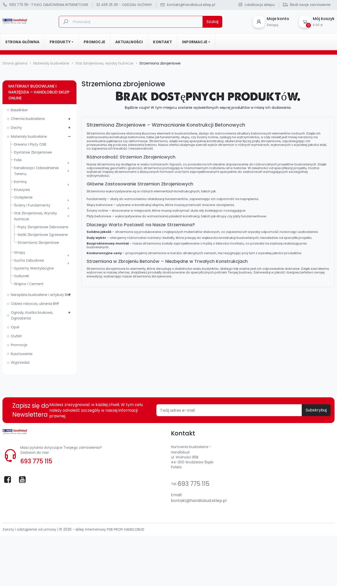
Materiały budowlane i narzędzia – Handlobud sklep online (38, 92)
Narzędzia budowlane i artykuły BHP (41, 294)
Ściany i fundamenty (32, 205)
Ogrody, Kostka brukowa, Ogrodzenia (32, 315)
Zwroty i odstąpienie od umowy (29, 529)
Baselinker (19, 110)
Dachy (16, 127)
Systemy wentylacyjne (34, 268)
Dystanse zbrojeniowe (33, 152)
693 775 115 (36, 461)
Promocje (19, 344)
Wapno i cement (29, 283)
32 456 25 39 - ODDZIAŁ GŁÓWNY (124, 4)
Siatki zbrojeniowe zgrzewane (43, 234)
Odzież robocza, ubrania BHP (35, 303)
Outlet (16, 336)
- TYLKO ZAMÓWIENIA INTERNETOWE (48, 4)
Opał (15, 327)
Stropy (19, 252)
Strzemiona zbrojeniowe (38, 242)
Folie (18, 160)
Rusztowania (21, 353)
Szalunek (21, 275)
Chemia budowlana (28, 118)
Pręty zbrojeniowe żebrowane (43, 227)
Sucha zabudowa (29, 260)
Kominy (20, 181)
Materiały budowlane (29, 136)
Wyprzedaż (20, 362)
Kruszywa (22, 189)
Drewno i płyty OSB (30, 144)
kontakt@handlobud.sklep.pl (198, 500)
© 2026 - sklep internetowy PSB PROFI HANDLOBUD (101, 529)
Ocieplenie (23, 197)
